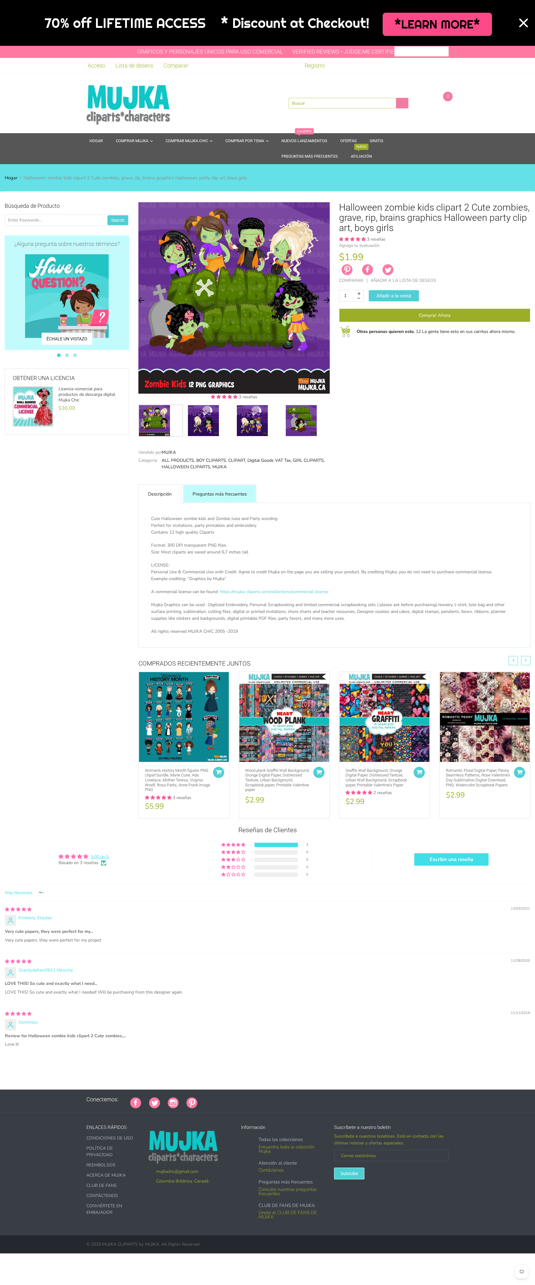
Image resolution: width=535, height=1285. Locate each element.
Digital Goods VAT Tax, (269, 460)
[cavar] (283, 1099)
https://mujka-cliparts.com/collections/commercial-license (274, 592)
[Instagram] (173, 1102)
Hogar (11, 178)
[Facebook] (367, 269)
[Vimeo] (259, 1099)
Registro (315, 65)
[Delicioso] (267, 1099)
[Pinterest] (191, 1102)
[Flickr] (228, 1099)
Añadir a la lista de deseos (403, 280)
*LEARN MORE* (437, 24)
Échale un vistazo (66, 338)
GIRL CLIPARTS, (309, 460)
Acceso (96, 65)
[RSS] (221, 1099)
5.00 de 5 (100, 857)
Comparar (175, 65)
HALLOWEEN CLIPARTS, (186, 467)
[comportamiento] (290, 1099)
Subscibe (349, 1173)
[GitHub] (213, 1099)
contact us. (366, 638)
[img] (18, 909)
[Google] (205, 1099)
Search (117, 220)
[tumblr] (244, 1099)
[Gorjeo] (154, 1102)
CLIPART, (237, 460)
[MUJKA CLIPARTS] (128, 102)
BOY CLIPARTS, (211, 460)
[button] (225, 397)
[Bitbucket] (236, 1099)
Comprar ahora (434, 315)
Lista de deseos (134, 65)
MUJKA (169, 452)
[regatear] (252, 1099)
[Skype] (275, 1099)
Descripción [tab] (160, 494)
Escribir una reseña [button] (451, 859)
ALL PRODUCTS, (178, 460)
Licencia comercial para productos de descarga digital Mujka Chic (87, 394)
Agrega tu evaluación (359, 245)
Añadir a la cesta (393, 296)
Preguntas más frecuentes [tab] (220, 494)
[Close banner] (523, 23)
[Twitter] (388, 269)
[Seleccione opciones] (218, 772)
